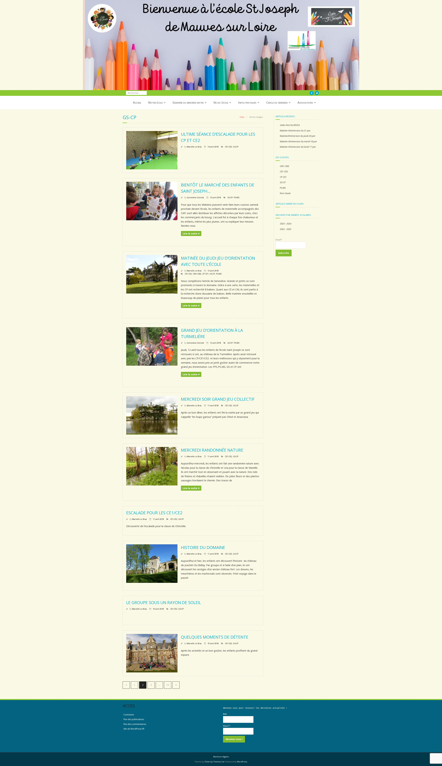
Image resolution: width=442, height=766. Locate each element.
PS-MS (236, 197)
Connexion (128, 714)
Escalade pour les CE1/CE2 (154, 513)
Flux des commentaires (134, 724)
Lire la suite (190, 233)
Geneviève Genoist (195, 197)
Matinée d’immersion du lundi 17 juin (298, 146)
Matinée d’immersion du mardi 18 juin (298, 141)
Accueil (137, 102)
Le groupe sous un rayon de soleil (163, 602)
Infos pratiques (247, 102)
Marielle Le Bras (194, 146)
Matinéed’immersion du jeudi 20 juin (297, 135)
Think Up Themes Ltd (214, 761)
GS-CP (235, 146)
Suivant (176, 685)
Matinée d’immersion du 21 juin (295, 130)
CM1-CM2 (197, 273)
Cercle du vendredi (277, 102)
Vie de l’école (220, 102)
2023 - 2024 (285, 223)
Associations (305, 102)
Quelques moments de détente (214, 637)
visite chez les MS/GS (290, 125)
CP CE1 (205, 273)
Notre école (155, 102)
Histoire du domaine (203, 547)
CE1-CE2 (228, 146)
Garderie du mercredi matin (188, 102)
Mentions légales (221, 756)
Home (242, 117)
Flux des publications (133, 719)
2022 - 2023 (285, 229)
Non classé (285, 193)
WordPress (242, 761)
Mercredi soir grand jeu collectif (217, 399)
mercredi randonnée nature (212, 450)
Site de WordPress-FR (133, 728)
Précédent (126, 685)
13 (167, 684)
